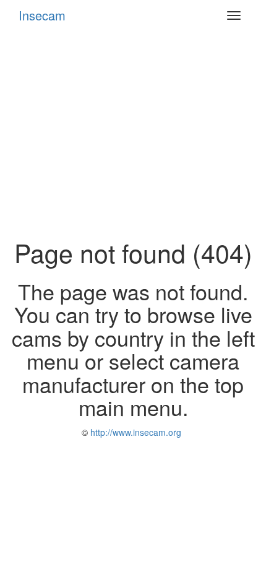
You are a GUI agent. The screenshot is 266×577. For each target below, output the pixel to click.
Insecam (42, 15)
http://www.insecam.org (134, 432)
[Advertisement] (133, 135)
